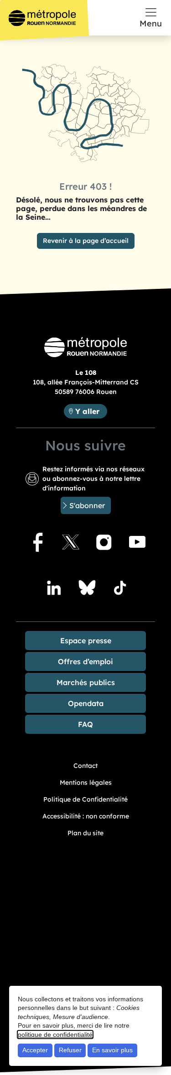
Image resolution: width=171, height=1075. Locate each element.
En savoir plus (112, 1050)
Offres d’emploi (85, 661)
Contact (85, 766)
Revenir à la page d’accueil (86, 241)
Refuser (70, 1050)
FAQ (85, 724)
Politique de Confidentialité (85, 799)
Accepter (35, 1050)
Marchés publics (86, 682)
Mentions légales (86, 782)
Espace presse (85, 640)
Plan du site (85, 833)
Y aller (91, 411)
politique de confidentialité (55, 1034)
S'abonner (87, 505)
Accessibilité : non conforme (85, 816)
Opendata (86, 703)
